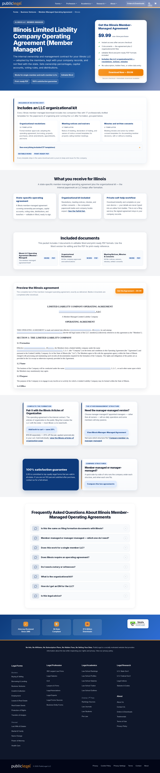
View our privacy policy (104, 651)
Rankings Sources (88, 702)
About (112, 3)
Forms (57, 3)
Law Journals (87, 707)
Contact (138, 766)
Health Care (15, 746)
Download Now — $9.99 (121, 72)
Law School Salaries (89, 681)
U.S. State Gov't (123, 671)
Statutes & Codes (123, 686)
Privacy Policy (122, 726)
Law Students (87, 711)
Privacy (95, 766)
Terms (130, 766)
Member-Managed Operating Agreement (55, 12)
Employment (16, 696)
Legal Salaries (52, 676)
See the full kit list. (77, 211)
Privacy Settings (119, 766)
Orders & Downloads (135, 3)
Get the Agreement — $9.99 (129, 291)
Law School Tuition (89, 686)
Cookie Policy (106, 766)
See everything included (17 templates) (37, 147)
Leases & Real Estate (19, 701)
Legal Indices (122, 681)
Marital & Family (17, 731)
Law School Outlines (89, 690)
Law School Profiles (89, 676)
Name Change (16, 736)
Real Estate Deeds (18, 705)
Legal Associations (53, 690)
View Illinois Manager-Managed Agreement (106, 432)
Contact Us (121, 707)
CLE (48, 681)
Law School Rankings (90, 671)
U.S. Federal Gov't (124, 676)
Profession (70, 3)
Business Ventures (28, 12)
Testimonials (121, 717)
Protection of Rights (18, 710)
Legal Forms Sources (55, 700)
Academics (86, 3)
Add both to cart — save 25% (41, 429)
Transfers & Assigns (18, 715)
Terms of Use (122, 721)
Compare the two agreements (100, 484)
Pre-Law (85, 716)
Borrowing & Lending (19, 681)
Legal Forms (17, 666)
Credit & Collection (18, 691)
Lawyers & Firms (53, 686)
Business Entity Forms (55, 705)
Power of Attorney (18, 741)
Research (101, 3)
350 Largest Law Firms (55, 671)
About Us (120, 702)
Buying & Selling (17, 676)
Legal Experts (52, 695)
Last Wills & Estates (18, 726)
